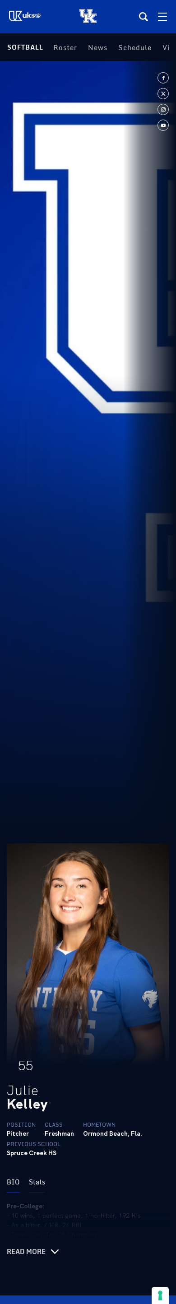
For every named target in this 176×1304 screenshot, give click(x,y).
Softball (25, 47)
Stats (37, 1182)
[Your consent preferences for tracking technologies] (160, 1295)
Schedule (135, 47)
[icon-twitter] (163, 93)
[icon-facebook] (163, 77)
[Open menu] (162, 17)
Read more (26, 1252)
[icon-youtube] (163, 125)
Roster (65, 47)
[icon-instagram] (163, 109)
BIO (13, 1182)
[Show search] (143, 17)
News (97, 47)
